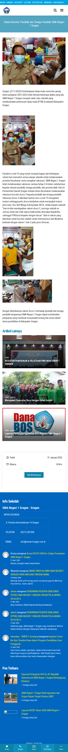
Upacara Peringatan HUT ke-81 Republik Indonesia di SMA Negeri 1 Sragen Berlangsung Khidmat (43, 678)
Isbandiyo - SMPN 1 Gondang (24, 636)
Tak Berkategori (34, 475)
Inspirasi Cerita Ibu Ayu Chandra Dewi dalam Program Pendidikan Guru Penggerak (37, 640)
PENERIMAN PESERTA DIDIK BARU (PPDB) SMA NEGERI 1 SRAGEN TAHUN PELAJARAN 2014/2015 (35, 595)
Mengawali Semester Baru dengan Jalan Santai (28, 400)
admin (13, 591)
